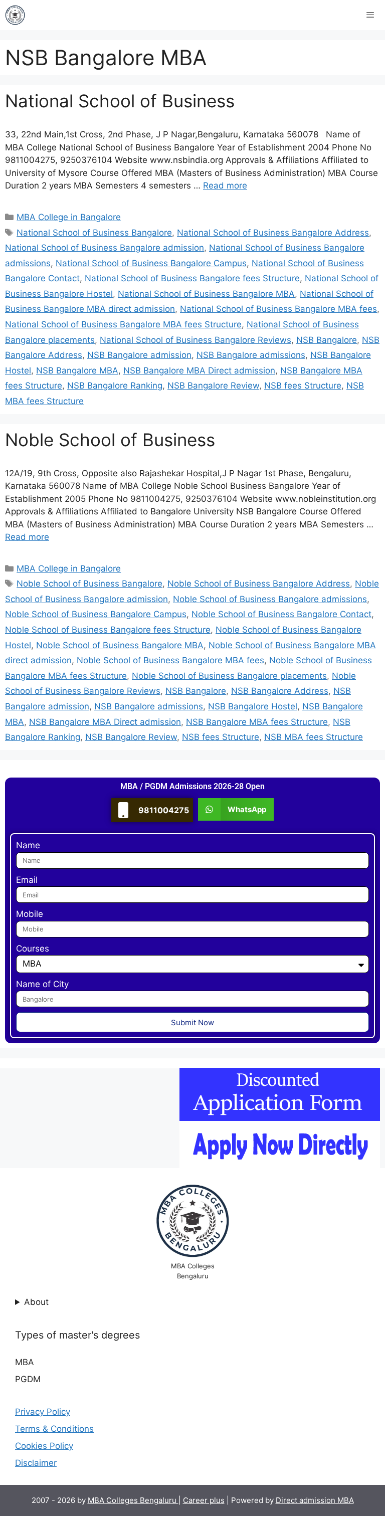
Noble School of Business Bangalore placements (229, 676)
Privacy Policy (42, 1412)
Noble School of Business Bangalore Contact (281, 614)
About (36, 1302)
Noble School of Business (110, 439)
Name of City (42, 984)
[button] (236, 809)
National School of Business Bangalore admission (104, 248)
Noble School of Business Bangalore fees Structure (108, 630)
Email (27, 880)
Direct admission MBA (315, 1500)
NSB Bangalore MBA (77, 370)
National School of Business (120, 100)
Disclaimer (36, 1463)
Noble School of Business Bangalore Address (258, 584)
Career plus (204, 1500)
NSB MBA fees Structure (313, 737)
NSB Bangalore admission (139, 355)
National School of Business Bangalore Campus (151, 263)
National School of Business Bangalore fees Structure (192, 278)
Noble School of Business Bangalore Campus (95, 614)
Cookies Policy (44, 1446)
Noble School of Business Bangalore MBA (120, 645)
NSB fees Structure (302, 386)
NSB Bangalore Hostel (252, 706)
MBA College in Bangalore (69, 217)
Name (28, 845)
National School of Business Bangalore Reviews (195, 340)
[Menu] (370, 15)
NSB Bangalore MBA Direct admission (199, 370)
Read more (225, 185)
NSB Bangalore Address (279, 691)
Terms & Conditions (54, 1429)
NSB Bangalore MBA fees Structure (257, 722)
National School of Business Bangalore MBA (206, 294)
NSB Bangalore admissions (251, 355)
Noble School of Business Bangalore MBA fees (170, 660)
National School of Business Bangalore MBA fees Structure (123, 324)
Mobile (29, 914)
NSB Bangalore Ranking (114, 386)
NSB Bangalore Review (213, 386)
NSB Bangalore (326, 340)
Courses (32, 948)
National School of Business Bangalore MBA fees (278, 309)
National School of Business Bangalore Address (273, 233)
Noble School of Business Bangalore (89, 584)
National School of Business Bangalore (94, 233)
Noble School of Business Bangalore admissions (270, 599)
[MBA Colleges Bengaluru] (15, 15)
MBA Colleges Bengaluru (133, 1500)
